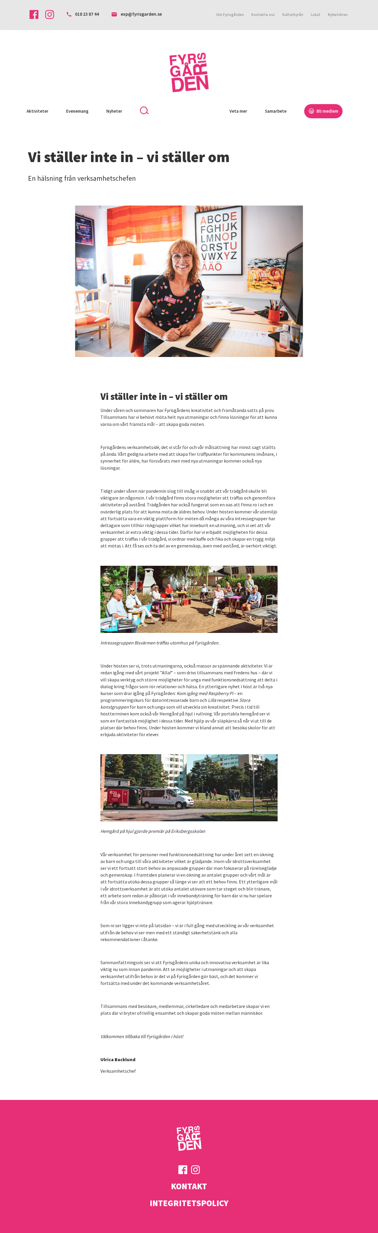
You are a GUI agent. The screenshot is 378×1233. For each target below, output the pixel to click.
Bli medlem (327, 111)
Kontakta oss (263, 14)
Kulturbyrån (292, 14)
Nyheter (114, 111)
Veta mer (238, 111)
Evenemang (77, 111)
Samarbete (275, 111)
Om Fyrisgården (230, 14)
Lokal (315, 14)
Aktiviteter (37, 111)
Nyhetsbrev (338, 14)
